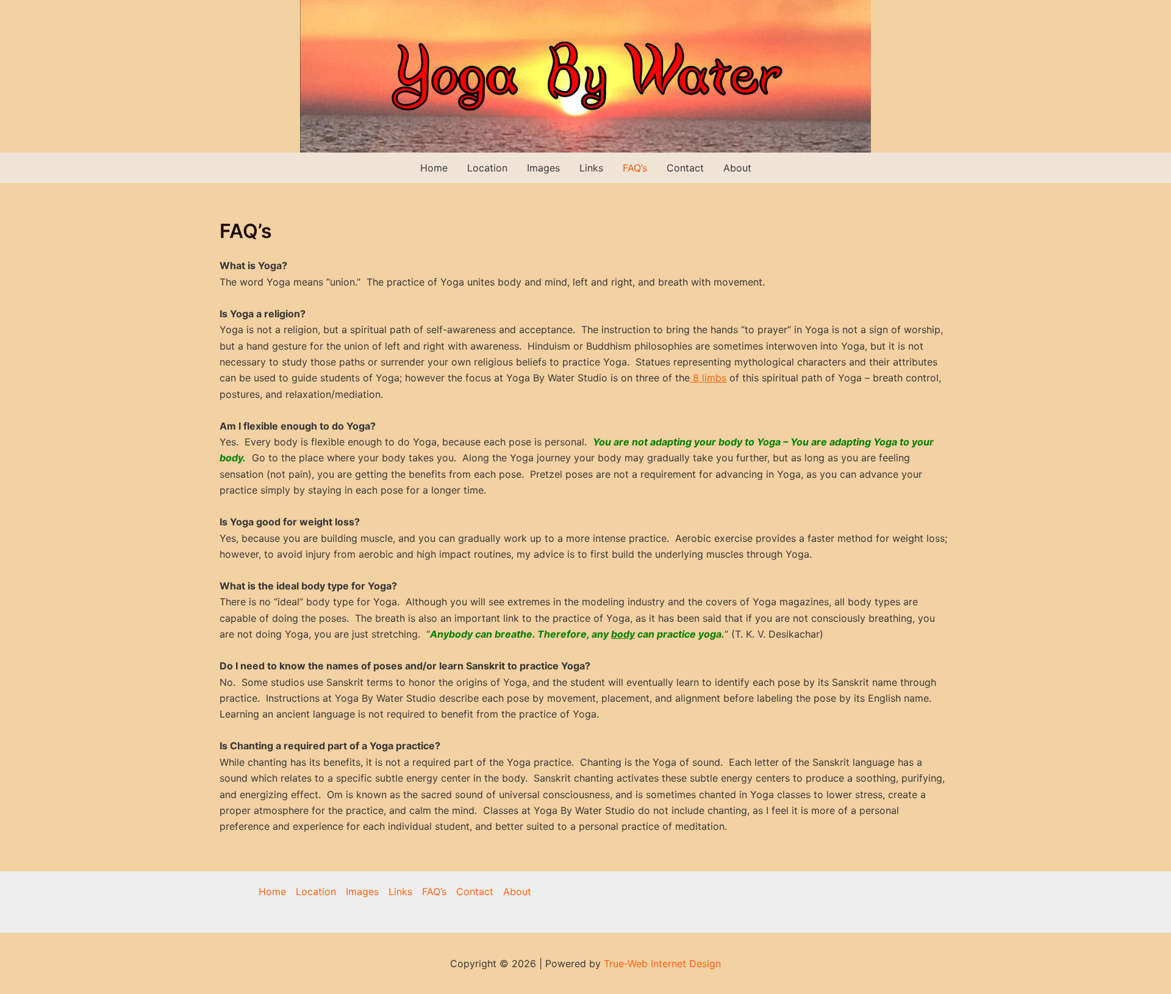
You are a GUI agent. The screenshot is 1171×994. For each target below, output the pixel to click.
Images (543, 168)
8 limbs (708, 378)
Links (591, 168)
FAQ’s (635, 168)
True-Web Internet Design (662, 963)
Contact (685, 168)
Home (434, 168)
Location (487, 168)
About (737, 168)
